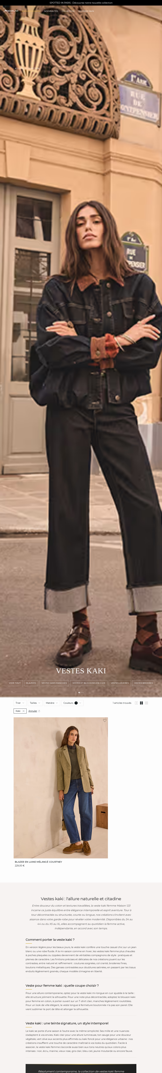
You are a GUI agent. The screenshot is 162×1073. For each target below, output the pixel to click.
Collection (33, 68)
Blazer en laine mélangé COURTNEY (38, 861)
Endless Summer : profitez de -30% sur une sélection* (81, 2)
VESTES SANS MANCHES (54, 683)
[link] (31, 11)
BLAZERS (31, 683)
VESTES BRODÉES (143, 683)
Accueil (19, 68)
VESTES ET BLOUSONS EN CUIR (88, 683)
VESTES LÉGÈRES (120, 683)
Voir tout (15, 683)
